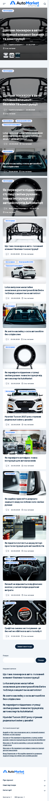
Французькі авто (12, 563)
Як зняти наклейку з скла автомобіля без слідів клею (24, 697)
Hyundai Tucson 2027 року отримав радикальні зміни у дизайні (22, 718)
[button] (4, 4)
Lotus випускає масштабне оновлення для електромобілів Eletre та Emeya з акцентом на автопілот (24, 687)
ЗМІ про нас (18, 797)
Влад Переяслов (9, 753)
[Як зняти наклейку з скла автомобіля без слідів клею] (24, 162)
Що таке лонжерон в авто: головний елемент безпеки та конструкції (23, 676)
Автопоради (8, 71)
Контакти (6, 797)
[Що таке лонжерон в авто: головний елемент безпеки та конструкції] (24, 93)
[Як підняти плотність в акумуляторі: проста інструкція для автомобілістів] (24, 527)
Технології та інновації (11, 14)
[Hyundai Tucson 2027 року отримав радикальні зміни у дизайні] (24, 401)
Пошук (5, 655)
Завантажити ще (24, 646)
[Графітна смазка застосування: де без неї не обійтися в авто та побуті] (24, 612)
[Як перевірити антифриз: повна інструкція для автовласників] (24, 442)
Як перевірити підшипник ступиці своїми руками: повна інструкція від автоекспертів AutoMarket (23, 708)
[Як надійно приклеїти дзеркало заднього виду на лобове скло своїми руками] (24, 483)
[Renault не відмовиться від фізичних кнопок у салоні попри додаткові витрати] (24, 568)
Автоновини (7, 11)
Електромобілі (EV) (24, 11)
